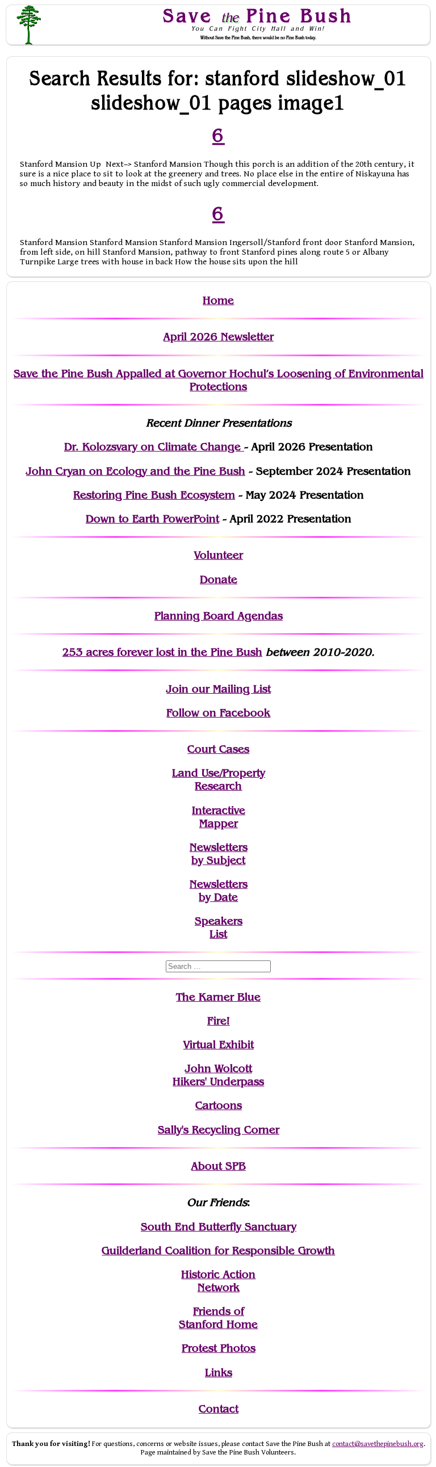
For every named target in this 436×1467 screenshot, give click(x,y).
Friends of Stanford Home (218, 1318)
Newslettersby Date (219, 891)
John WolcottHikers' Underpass (218, 1075)
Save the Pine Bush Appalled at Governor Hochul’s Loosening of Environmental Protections (219, 380)
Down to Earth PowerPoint (152, 518)
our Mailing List (229, 688)
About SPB (218, 1166)
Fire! (218, 1020)
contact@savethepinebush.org (378, 1444)
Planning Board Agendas (218, 615)
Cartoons (218, 1105)
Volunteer (218, 555)
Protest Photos (218, 1348)
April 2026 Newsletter (219, 336)
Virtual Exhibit (218, 1044)
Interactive (218, 810)
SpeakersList (218, 927)
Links (218, 1372)
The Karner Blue (218, 997)
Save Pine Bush (258, 15)
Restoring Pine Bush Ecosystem (154, 494)
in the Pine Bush (196, 652)
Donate (218, 579)
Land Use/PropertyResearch (218, 779)
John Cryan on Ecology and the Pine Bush (135, 471)
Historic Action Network (218, 1281)
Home (218, 300)
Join (177, 688)
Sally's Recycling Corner (218, 1129)
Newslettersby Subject (219, 854)
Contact (218, 1408)
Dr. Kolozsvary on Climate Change (154, 446)
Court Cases (218, 749)
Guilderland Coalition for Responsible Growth (218, 1250)
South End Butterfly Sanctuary (218, 1226)
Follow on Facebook (218, 712)
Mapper (218, 823)
